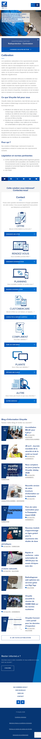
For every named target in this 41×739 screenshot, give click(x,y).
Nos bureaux (20, 690)
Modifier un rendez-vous (14, 289)
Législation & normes (32, 439)
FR (32, 5)
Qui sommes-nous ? (20, 687)
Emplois (21, 693)
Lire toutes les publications (21, 638)
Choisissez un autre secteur (19, 49)
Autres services (11, 401)
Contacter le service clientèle (16, 317)
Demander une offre (13, 234)
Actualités (31, 435)
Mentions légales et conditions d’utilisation (20, 723)
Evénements (29, 458)
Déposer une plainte (13, 372)
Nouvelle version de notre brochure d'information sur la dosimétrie (32, 491)
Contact (20, 696)
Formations (5, 479)
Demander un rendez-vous (15, 262)
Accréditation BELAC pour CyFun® (30, 430)
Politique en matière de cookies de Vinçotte (20, 729)
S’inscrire (8, 668)
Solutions (28, 437)
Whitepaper (20, 501)
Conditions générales (20, 717)
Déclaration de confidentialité (20, 735)
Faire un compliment (13, 344)
